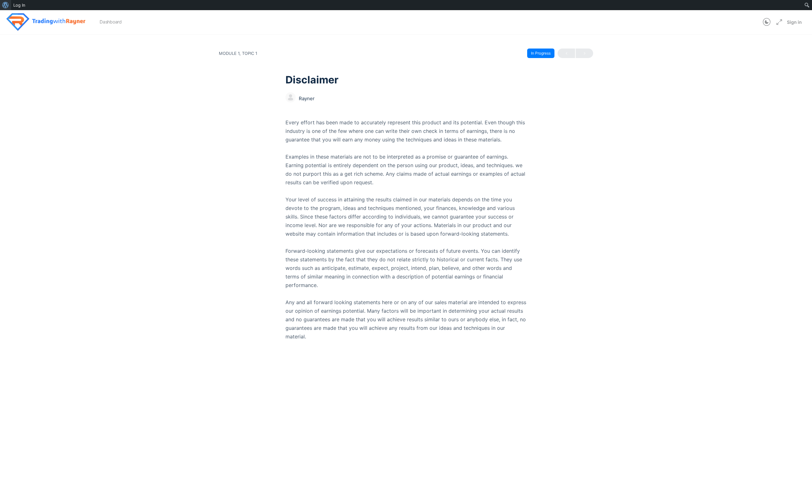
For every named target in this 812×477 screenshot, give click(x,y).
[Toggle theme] (766, 22)
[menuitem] (5, 5)
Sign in (794, 22)
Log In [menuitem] (19, 5)
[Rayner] (290, 98)
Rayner (307, 98)
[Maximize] (778, 22)
